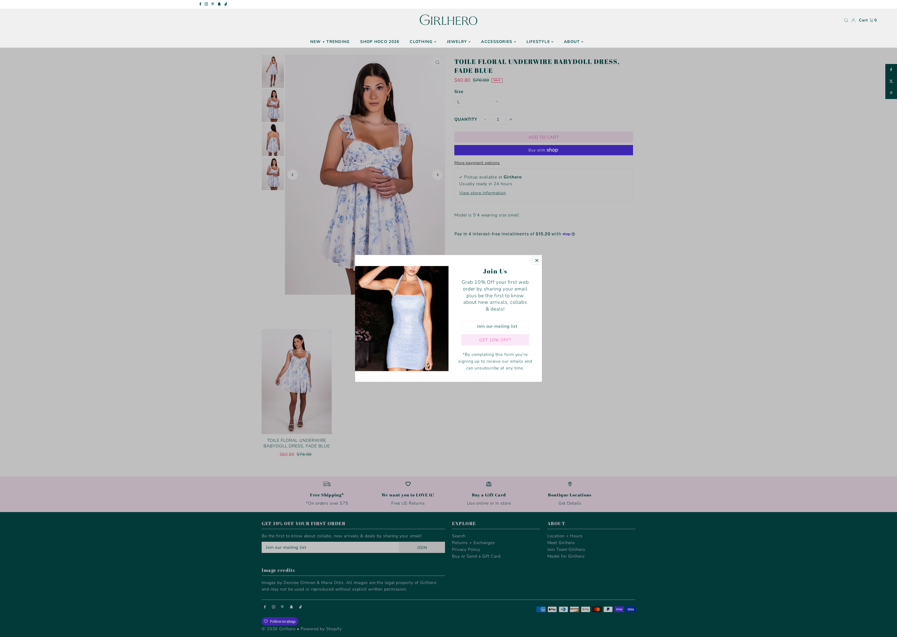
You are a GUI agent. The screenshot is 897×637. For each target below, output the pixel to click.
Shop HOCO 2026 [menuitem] (379, 41)
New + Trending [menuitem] (330, 41)
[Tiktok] (225, 4)
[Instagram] (206, 4)
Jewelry (457, 41)
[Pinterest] (212, 4)
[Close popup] (537, 260)
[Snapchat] (219, 4)
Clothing (421, 41)
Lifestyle (538, 41)
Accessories (496, 41)
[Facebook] (200, 4)
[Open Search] (846, 20)
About (572, 41)
